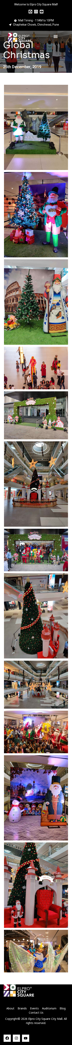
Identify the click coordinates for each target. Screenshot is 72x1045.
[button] (55, 36)
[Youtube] (41, 11)
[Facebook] (30, 11)
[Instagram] (36, 11)
